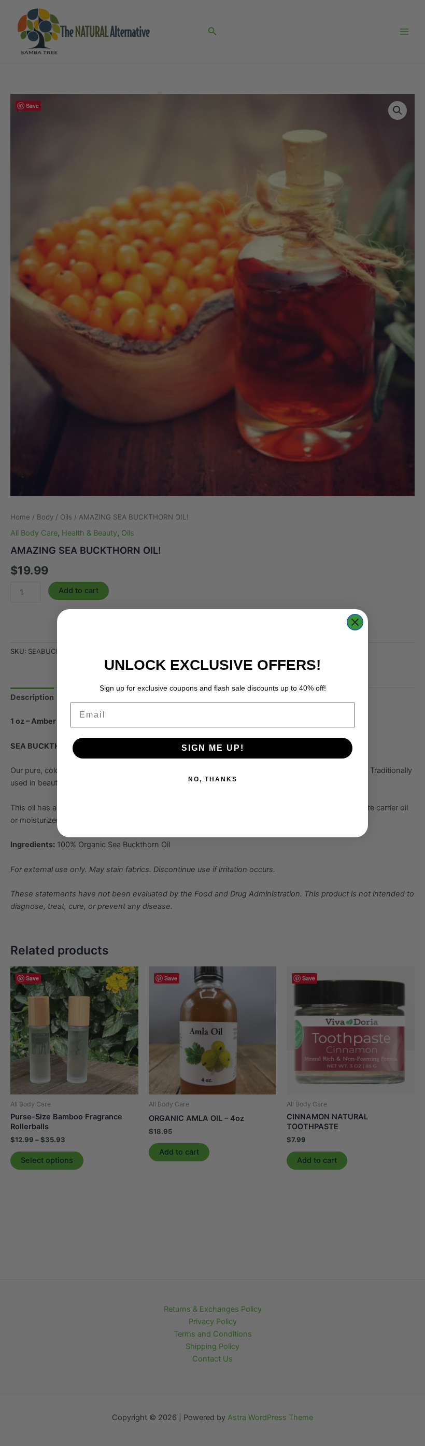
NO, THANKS (212, 779)
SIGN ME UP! (212, 747)
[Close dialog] (355, 622)
